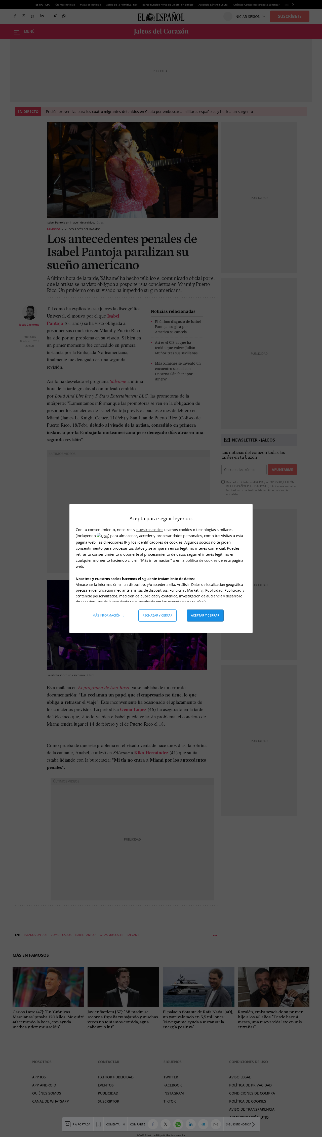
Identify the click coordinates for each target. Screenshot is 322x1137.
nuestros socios (149, 529)
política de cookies (201, 560)
